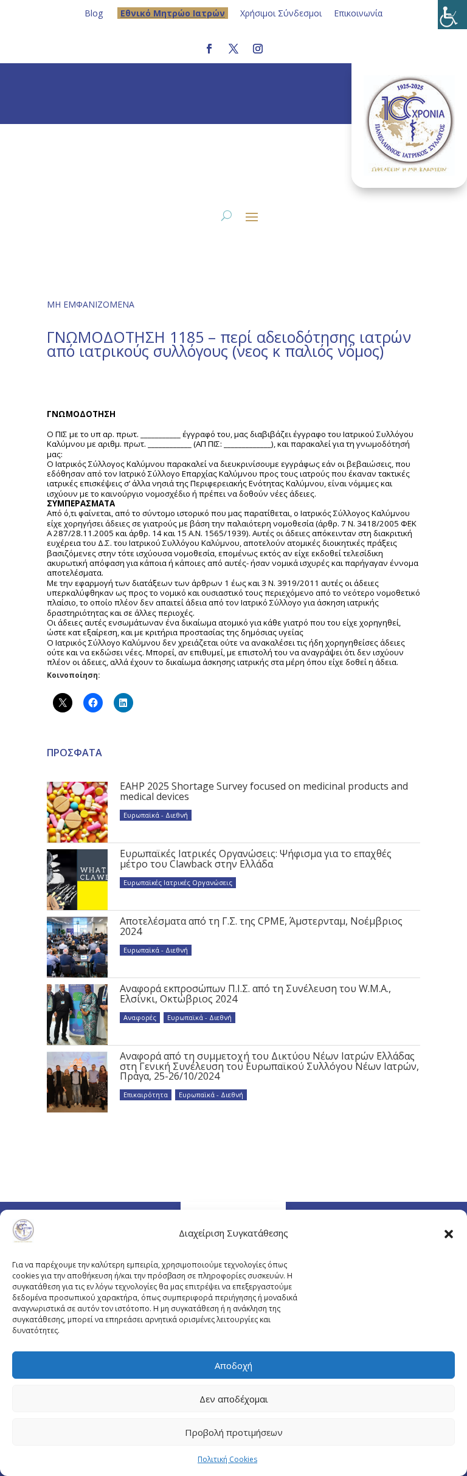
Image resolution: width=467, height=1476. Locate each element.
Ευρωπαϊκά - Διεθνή (155, 814)
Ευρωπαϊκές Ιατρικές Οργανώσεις (177, 882)
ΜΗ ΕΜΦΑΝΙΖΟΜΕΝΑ (90, 304)
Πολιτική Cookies (227, 1459)
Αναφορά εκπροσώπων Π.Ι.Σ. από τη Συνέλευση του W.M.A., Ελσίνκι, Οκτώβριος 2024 (255, 993)
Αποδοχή (233, 1365)
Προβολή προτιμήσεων (234, 1432)
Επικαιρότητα (145, 1094)
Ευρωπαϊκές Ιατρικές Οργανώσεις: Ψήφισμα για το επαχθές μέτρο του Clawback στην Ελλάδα (256, 858)
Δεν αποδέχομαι (233, 1399)
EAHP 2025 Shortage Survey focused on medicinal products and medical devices (264, 790)
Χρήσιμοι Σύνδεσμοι (281, 13)
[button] (449, 1233)
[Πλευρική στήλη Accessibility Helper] (452, 14)
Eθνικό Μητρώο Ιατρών (172, 13)
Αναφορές (139, 1017)
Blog (94, 13)
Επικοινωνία (358, 13)
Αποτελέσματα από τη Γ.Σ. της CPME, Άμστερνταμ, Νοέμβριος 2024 (261, 925)
